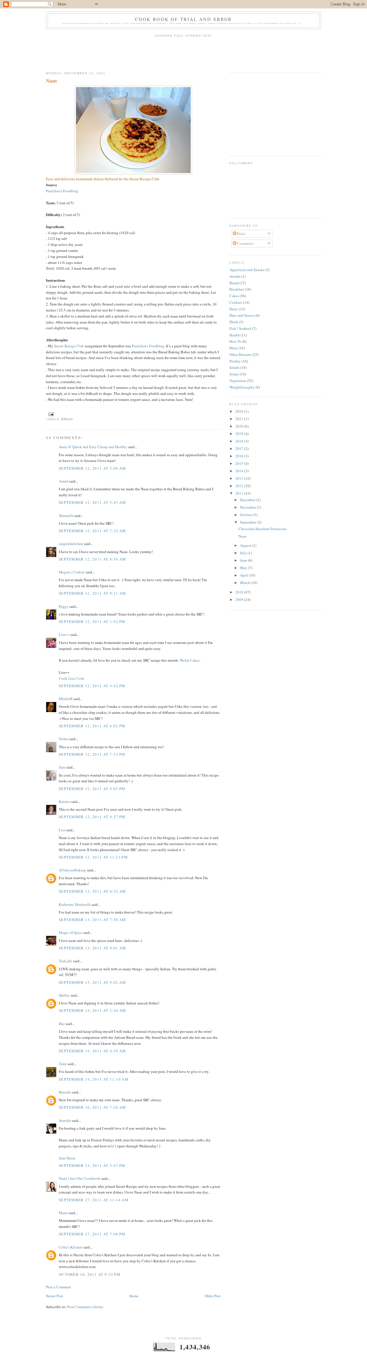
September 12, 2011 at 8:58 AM (92, 559)
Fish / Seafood (240, 328)
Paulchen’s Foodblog (62, 190)
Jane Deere (67, 1158)
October (246, 514)
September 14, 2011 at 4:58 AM (92, 1050)
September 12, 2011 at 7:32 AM (92, 530)
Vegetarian (237, 380)
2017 (239, 448)
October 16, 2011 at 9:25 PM (89, 1274)
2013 (239, 478)
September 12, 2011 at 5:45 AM (92, 502)
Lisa (62, 829)
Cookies (235, 302)
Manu (63, 1212)
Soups (234, 374)
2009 (239, 599)
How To (235, 341)
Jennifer (65, 1120)
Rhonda (65, 1092)
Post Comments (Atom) (85, 1306)
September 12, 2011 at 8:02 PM (92, 788)
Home (133, 1295)
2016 (239, 455)
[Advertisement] (183, 53)
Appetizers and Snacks (246, 269)
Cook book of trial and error (183, 19)
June (244, 560)
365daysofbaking (72, 870)
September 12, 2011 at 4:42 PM (92, 685)
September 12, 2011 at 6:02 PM (92, 725)
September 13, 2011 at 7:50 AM (92, 919)
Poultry (235, 361)
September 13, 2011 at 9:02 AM (92, 982)
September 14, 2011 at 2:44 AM (92, 1010)
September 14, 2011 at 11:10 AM (93, 1079)
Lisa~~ (64, 634)
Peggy (64, 606)
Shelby (64, 995)
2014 (239, 470)
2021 (239, 418)
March (245, 582)
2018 (239, 441)
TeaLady (65, 960)
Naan (51, 80)
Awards (235, 276)
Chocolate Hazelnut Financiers (262, 528)
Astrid (63, 481)
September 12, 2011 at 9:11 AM (92, 593)
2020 (239, 426)
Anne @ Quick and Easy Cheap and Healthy (93, 446)
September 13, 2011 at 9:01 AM (92, 948)
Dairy (233, 308)
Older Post (213, 1295)
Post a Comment (58, 1287)
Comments (245, 243)
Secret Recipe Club (69, 345)
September (248, 522)
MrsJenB (66, 698)
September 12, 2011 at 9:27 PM (92, 816)
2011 (239, 493)
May (244, 567)
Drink (233, 321)
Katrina (64, 801)
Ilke (62, 1023)
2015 (239, 463)
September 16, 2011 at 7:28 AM (92, 1107)
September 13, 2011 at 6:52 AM (92, 891)
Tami (63, 1063)
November (248, 507)
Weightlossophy (242, 387)
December (248, 499)
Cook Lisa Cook (71, 678)
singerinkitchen (71, 543)
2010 (239, 592)
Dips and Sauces (242, 315)
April (244, 575)
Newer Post (54, 1295)
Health (234, 335)
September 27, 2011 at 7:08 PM (92, 1234)
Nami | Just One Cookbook (79, 1178)
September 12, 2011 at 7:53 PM (92, 754)
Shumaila (66, 515)
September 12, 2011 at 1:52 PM (92, 621)
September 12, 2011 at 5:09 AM (92, 468)
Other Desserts (240, 354)
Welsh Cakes (190, 660)
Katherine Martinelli (75, 904)
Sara (62, 767)
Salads (234, 367)
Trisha (63, 738)
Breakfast (236, 289)
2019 (239, 433)
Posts (240, 233)
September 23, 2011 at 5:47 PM (92, 1165)
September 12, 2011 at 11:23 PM (93, 857)
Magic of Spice (70, 932)
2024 (239, 411)
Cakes (234, 295)
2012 (239, 485)
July (243, 552)
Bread (67, 419)
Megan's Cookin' (72, 572)
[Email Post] (50, 414)
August (246, 545)
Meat (233, 347)
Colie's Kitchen (71, 1247)
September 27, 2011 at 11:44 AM (93, 1199)
